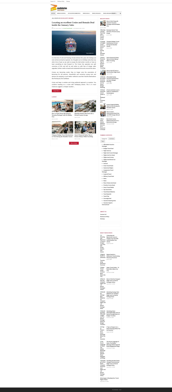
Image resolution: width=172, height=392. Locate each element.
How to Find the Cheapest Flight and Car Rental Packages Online (113, 280)
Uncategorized (107, 198)
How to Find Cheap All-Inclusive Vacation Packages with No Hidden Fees (62, 115)
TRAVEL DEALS (86, 13)
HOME (53, 13)
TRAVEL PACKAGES (96, 13)
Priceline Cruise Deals (109, 185)
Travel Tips (106, 196)
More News (74, 143)
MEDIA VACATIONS (61, 13)
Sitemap (68, 1)
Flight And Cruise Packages (110, 153)
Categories (104, 138)
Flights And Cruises (108, 157)
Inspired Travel (107, 174)
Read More (56, 91)
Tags (103, 141)
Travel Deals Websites (109, 192)
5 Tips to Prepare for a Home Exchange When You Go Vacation (113, 328)
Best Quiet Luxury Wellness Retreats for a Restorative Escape (113, 120)
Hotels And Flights (108, 168)
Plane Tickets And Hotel (109, 183)
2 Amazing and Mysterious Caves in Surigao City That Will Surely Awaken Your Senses (112, 238)
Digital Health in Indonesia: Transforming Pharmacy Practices (113, 256)
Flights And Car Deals (109, 155)
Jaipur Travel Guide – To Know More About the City (113, 269)
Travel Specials (107, 194)
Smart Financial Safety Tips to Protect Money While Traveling (113, 59)
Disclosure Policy (61, 1)
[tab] (104, 138)
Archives (112, 138)
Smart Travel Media (108, 187)
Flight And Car (107, 150)
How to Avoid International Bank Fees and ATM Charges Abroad (113, 113)
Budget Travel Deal (108, 148)
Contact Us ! (52, 1)
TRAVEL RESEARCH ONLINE (109, 13)
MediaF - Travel (118, 389)
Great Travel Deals (67, 28)
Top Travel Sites (107, 189)
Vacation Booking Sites (109, 200)
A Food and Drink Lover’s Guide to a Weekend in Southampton (113, 91)
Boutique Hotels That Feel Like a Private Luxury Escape (113, 31)
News (104, 178)
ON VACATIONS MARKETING (74, 13)
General (105, 163)
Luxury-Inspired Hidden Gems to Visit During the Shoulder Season (113, 106)
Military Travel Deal (108, 176)
